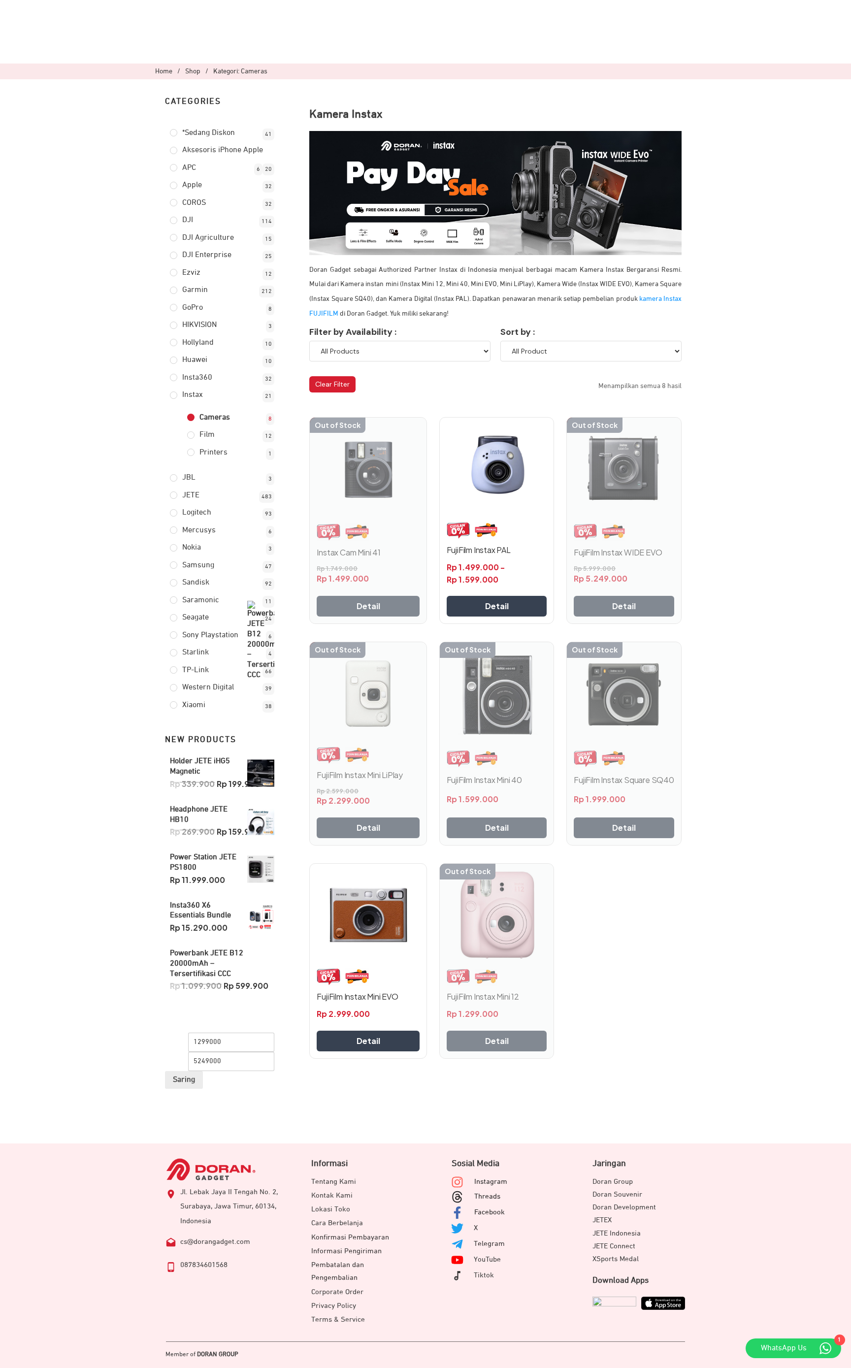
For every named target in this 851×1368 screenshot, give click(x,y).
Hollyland (198, 343)
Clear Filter (332, 384)
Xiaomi (193, 705)
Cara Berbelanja (337, 1223)
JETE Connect (613, 1246)
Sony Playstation (210, 635)
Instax (192, 395)
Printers (213, 452)
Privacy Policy (333, 1305)
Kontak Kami (332, 1195)
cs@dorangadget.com (215, 1241)
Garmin (195, 290)
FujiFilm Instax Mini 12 (483, 996)
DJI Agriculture (208, 238)
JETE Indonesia (616, 1233)
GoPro (192, 308)
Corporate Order (337, 1292)
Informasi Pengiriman (346, 1251)
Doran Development (624, 1207)
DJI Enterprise (206, 255)
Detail (368, 606)
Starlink (195, 652)
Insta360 (197, 378)
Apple (192, 185)
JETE (190, 495)
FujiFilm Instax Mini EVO (357, 996)
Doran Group (612, 1181)
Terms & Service (338, 1319)
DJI (187, 220)
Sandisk (195, 582)
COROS (194, 203)
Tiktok (484, 1275)
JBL (189, 478)
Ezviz (191, 273)
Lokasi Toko (330, 1209)
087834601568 (204, 1265)
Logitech (196, 513)
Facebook (489, 1212)
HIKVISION (199, 325)
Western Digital (208, 687)
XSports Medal (615, 1259)
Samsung (198, 565)
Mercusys (199, 530)
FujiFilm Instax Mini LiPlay (360, 775)
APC (189, 168)
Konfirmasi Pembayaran (350, 1237)
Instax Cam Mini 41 (348, 552)
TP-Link (195, 670)
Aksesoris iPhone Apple (222, 150)
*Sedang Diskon (208, 133)
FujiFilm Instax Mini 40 (484, 780)
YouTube (487, 1259)
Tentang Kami (333, 1181)
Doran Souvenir (617, 1194)
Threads (487, 1196)
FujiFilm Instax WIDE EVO (618, 552)
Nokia (191, 548)
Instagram (490, 1181)
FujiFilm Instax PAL (479, 550)
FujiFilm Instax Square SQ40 (624, 780)
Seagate (195, 617)
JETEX (602, 1220)
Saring (184, 1080)
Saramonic (200, 600)
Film (207, 435)
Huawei (194, 360)
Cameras (214, 418)
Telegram (489, 1243)
